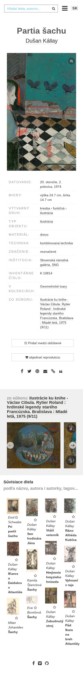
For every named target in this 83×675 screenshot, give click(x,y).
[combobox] (31, 8)
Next (72, 445)
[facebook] (34, 663)
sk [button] (75, 8)
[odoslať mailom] (45, 371)
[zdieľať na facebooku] (22, 371)
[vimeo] (41, 663)
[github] (48, 663)
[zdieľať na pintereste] (37, 371)
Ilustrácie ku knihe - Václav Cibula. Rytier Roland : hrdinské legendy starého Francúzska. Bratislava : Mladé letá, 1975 (37, 407)
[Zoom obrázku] (41, 112)
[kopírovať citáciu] (61, 372)
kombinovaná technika (56, 243)
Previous (10, 445)
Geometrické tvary (53, 286)
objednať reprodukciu (44, 357)
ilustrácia (46, 221)
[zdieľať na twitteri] (29, 371)
